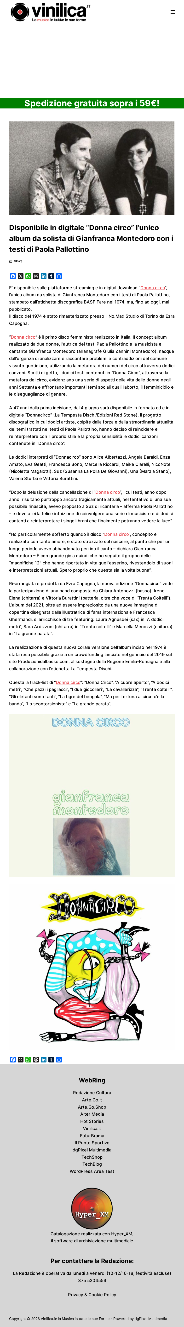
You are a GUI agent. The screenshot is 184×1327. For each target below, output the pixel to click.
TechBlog (92, 1164)
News (18, 261)
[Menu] (173, 12)
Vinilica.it (92, 1128)
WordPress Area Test (92, 1171)
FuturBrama (92, 1135)
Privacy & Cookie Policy (92, 1294)
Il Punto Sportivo (92, 1142)
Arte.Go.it (92, 1099)
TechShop (92, 1157)
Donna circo (152, 287)
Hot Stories (92, 1121)
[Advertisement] (92, 60)
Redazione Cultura (92, 1092)
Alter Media (92, 1114)
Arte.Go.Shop (92, 1107)
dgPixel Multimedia (92, 1149)
